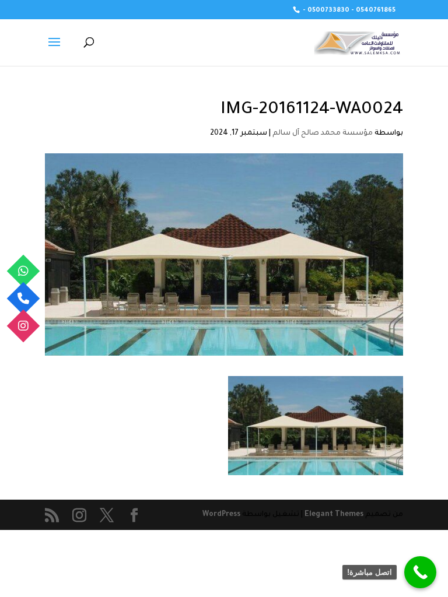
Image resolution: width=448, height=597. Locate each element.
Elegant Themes (333, 515)
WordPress (221, 515)
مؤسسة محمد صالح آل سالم (322, 133)
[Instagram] (23, 326)
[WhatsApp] (23, 271)
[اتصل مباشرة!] (420, 572)
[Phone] (23, 298)
